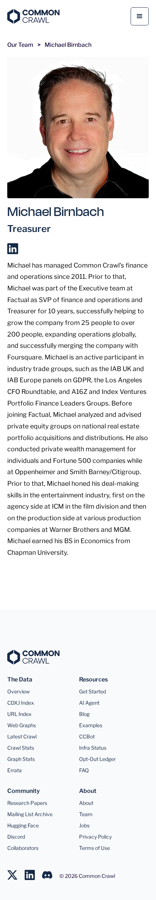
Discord (16, 837)
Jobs (84, 825)
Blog (84, 714)
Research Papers (27, 803)
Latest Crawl (22, 736)
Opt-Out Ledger (97, 759)
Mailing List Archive (30, 814)
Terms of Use (94, 848)
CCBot (87, 736)
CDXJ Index (20, 703)
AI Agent (89, 703)
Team (86, 814)
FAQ (84, 770)
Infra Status (92, 748)
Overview (18, 691)
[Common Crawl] (37, 657)
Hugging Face (23, 825)
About (86, 803)
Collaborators (22, 848)
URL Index (19, 714)
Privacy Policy (95, 837)
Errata (14, 770)
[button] (140, 16)
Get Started (92, 691)
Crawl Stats (20, 748)
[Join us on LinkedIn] (33, 871)
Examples (90, 725)
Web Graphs (21, 725)
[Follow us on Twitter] (16, 871)
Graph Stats (21, 759)
